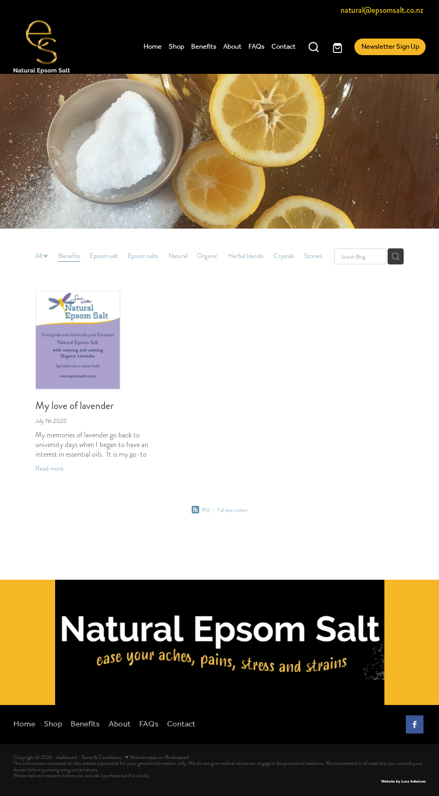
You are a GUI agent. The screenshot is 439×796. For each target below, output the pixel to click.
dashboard (66, 757)
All (39, 255)
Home (152, 47)
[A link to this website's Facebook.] (414, 724)
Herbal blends (245, 255)
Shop (176, 47)
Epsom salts (143, 255)
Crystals (284, 255)
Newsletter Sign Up (390, 47)
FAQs (256, 47)
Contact (283, 47)
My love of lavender (74, 405)
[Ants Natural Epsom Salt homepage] (54, 47)
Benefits (203, 47)
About (232, 47)
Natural (178, 255)
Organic (207, 255)
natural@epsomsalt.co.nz (381, 10)
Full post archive (232, 510)
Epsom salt (104, 255)
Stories (313, 255)
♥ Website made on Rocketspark (157, 757)
